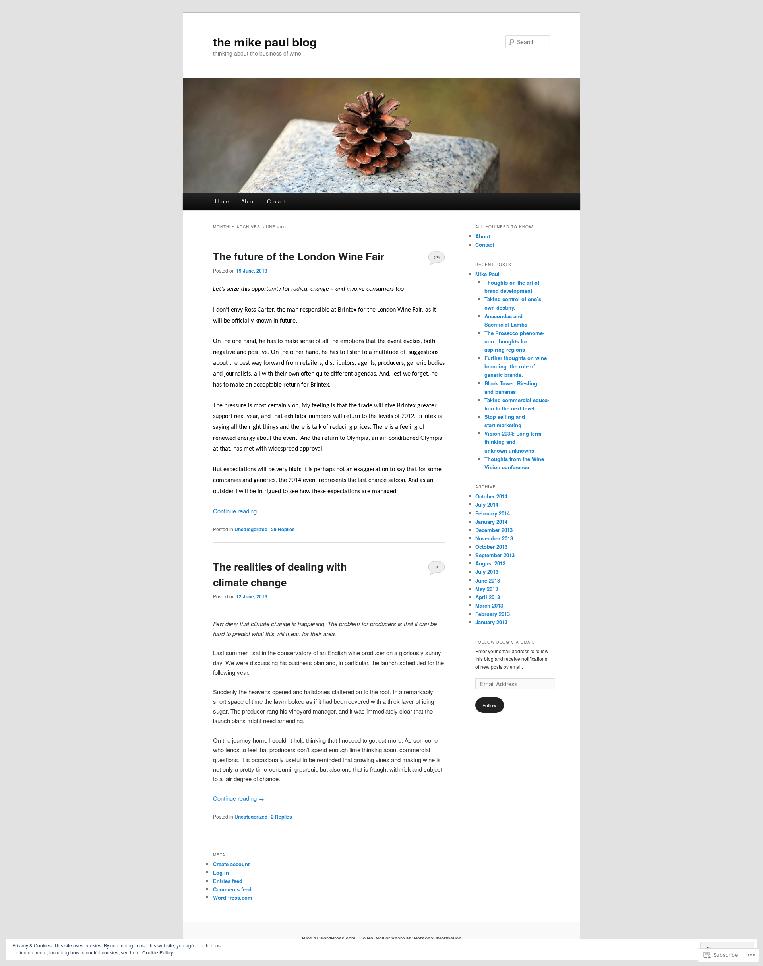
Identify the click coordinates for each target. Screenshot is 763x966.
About (248, 201)
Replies (283, 529)
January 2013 (491, 622)
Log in (221, 872)
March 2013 (489, 605)
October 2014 (491, 496)
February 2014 (492, 513)
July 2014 (486, 504)
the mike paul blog (265, 41)
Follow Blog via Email (505, 642)
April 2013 (487, 597)
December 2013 (494, 530)
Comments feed (232, 889)
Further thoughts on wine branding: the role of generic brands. (515, 366)
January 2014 (491, 521)
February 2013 (492, 614)
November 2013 (494, 538)
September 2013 (495, 555)
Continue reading (238, 511)
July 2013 (486, 571)
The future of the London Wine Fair (298, 256)
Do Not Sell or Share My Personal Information (410, 938)
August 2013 (490, 563)
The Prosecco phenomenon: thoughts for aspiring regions (514, 341)
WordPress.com (232, 897)
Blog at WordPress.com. (329, 938)
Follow (489, 705)
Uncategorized (250, 529)
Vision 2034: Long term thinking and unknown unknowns (513, 442)
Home (222, 201)
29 (437, 257)
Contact (276, 201)
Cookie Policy (157, 952)
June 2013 (487, 580)
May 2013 (486, 588)
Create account (231, 864)
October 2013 (491, 546)
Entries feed (227, 881)
